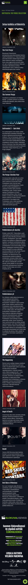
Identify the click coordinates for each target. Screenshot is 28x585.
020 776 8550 (19, 538)
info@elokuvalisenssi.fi (11, 538)
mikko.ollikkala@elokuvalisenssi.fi (14, 545)
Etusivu (3, 10)
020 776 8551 (18, 540)
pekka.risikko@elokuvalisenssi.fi (14, 542)
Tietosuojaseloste (14, 579)
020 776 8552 (19, 543)
